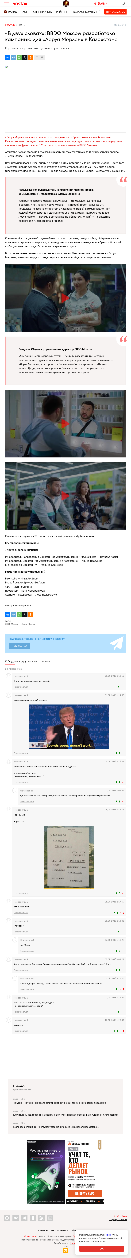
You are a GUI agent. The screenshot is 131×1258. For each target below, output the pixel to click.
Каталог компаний (86, 11)
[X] (24, 57)
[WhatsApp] (19, 57)
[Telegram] (13, 57)
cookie (107, 1234)
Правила (17, 669)
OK (102, 1248)
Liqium (73, 1243)
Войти (8, 669)
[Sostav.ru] (27, 3)
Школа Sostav (115, 11)
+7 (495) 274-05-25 (118, 1219)
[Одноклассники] (30, 57)
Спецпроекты (42, 11)
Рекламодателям (59, 1230)
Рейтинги (62, 11)
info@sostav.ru (120, 1216)
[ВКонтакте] (7, 57)
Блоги (25, 11)
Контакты (43, 1230)
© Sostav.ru (30, 1236)
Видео (19, 1086)
